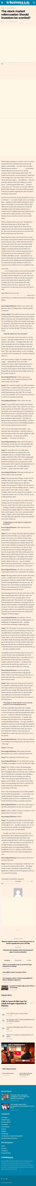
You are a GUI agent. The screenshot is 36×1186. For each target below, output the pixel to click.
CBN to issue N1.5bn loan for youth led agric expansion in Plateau (14, 1003)
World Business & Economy (9, 1138)
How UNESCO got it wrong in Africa (14, 972)
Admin (4, 21)
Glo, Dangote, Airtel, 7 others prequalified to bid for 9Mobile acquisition (18, 979)
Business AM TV (6, 1122)
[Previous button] (30, 1068)
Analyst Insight (5, 1120)
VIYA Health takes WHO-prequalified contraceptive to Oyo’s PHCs (22, 1106)
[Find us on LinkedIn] (6, 1179)
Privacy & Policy (6, 1153)
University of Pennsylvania (11, 884)
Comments (4, 1124)
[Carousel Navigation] (32, 1068)
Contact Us (4, 1150)
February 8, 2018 (13, 21)
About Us (4, 1148)
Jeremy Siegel (21, 168)
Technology (4, 1133)
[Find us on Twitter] (4, 1179)
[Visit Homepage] (18, 2)
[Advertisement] (18, 43)
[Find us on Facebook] (1, 1179)
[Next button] (33, 1068)
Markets (3, 1131)
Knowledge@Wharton (11, 8)
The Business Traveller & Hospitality (11, 1136)
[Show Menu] (2, 2)
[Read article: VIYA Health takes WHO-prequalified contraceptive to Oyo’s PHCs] (5, 1106)
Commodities (5, 1126)
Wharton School (26, 881)
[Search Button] (34, 2)
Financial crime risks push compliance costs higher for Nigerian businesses (19, 1096)
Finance (3, 1129)
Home (2, 8)
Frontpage (4, 1117)
